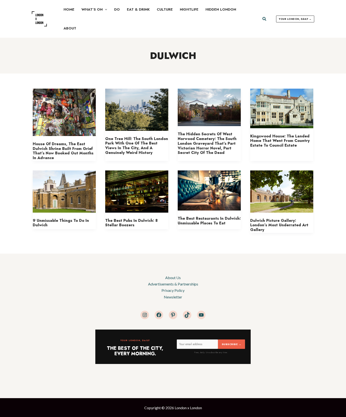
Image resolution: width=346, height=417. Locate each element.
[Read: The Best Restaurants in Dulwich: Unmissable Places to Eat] (209, 190)
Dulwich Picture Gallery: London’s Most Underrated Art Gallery (279, 225)
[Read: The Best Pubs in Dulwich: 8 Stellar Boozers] (136, 191)
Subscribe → (231, 344)
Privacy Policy (173, 290)
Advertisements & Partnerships (173, 284)
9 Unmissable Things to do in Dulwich (61, 223)
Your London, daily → (295, 19)
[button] (105, 9)
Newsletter (173, 297)
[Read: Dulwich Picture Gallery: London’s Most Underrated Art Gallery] (281, 191)
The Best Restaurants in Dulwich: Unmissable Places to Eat (209, 221)
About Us (173, 277)
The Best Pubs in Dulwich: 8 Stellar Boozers (131, 223)
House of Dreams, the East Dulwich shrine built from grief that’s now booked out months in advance (63, 151)
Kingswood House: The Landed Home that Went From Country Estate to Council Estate (280, 140)
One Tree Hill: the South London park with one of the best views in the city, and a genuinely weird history (136, 145)
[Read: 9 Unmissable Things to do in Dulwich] (64, 191)
